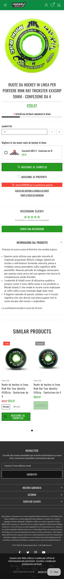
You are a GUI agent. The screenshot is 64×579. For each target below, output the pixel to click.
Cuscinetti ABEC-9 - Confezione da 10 (37, 150)
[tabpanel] (16, 384)
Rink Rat (5, 380)
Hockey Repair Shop (19, 5)
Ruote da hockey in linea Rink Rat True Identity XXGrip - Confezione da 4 (47, 388)
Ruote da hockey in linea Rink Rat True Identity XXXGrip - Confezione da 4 (15, 390)
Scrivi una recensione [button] (32, 229)
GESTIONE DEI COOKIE (24, 572)
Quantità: (7, 126)
